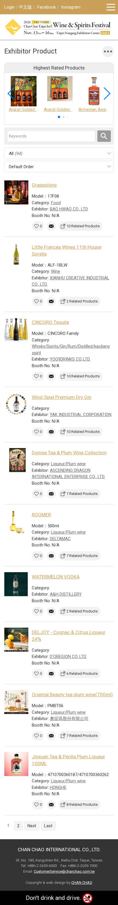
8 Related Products (82, 804)
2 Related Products (82, 301)
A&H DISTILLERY (66, 594)
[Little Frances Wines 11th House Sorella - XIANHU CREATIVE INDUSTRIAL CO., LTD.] (16, 254)
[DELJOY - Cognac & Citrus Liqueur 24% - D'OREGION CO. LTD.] (16, 640)
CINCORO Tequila (50, 322)
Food (56, 202)
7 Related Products (82, 494)
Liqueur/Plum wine (68, 463)
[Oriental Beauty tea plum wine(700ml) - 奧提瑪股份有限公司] (16, 702)
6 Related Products (82, 673)
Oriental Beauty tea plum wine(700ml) (72, 694)
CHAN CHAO (81, 882)
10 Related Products (83, 226)
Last (48, 825)
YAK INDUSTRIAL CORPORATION (80, 414)
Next (31, 825)
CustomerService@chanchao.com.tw (64, 871)
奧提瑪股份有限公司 (69, 718)
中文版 (25, 7)
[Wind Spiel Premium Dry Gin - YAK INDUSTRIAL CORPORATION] (16, 405)
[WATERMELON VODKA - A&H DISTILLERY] (16, 584)
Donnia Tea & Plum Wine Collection (69, 453)
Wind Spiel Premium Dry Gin (61, 397)
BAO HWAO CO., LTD (69, 209)
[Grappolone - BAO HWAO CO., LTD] (16, 192)
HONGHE (58, 787)
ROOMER (41, 515)
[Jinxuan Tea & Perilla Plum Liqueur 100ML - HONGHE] (16, 764)
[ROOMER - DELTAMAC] (16, 522)
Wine (55, 271)
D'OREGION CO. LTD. (68, 656)
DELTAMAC (60, 538)
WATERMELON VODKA (56, 577)
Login (9, 7)
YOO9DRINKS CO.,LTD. (70, 359)
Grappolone (44, 185)
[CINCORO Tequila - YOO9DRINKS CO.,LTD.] (16, 330)
